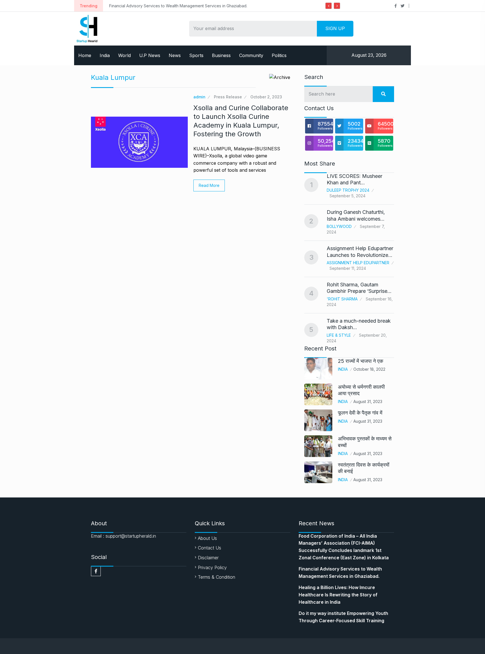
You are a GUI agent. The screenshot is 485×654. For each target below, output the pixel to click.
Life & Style (339, 335)
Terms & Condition (216, 577)
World (124, 55)
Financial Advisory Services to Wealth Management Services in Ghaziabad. (168, 5)
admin (199, 96)
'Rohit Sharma (342, 299)
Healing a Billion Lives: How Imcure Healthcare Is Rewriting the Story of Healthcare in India (338, 595)
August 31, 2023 (367, 401)
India (105, 55)
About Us (207, 538)
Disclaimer (208, 557)
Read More (209, 185)
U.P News (149, 55)
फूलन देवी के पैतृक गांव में (360, 413)
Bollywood (339, 226)
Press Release (228, 96)
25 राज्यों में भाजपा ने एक (360, 361)
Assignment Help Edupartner (358, 262)
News (175, 55)
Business (221, 55)
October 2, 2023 (266, 96)
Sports (196, 55)
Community (251, 55)
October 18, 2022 (369, 369)
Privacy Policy (212, 567)
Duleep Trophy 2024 (348, 190)
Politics (279, 55)
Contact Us (209, 548)
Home (84, 55)
